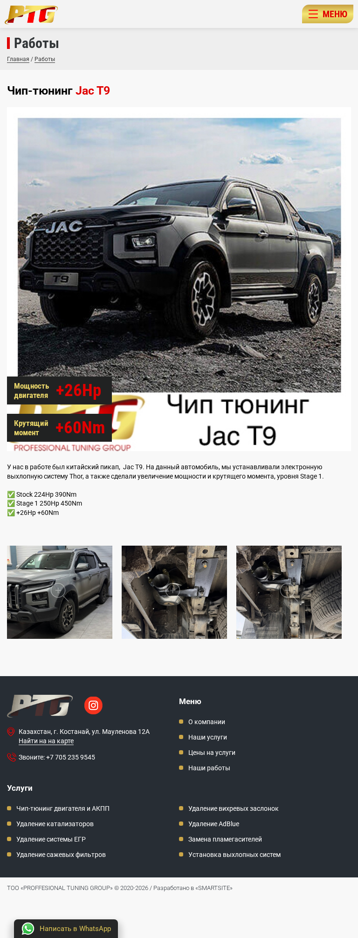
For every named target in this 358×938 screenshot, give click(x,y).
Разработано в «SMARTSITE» (193, 887)
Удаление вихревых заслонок (233, 808)
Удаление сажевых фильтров (61, 854)
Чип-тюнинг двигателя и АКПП (63, 808)
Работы (44, 59)
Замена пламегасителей (225, 839)
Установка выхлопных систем (234, 854)
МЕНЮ (335, 14)
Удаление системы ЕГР (51, 839)
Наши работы (209, 768)
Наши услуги (207, 737)
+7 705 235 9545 (70, 757)
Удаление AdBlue (213, 824)
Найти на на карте (46, 741)
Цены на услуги (211, 752)
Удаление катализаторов (55, 824)
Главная (18, 59)
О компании (206, 722)
